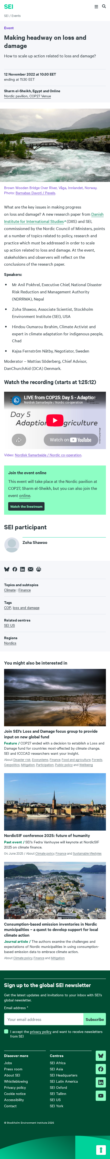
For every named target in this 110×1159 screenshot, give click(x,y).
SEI (6, 15)
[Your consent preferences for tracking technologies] (101, 1150)
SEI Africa (57, 1062)
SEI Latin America (64, 1081)
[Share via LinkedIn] (22, 569)
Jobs (8, 1062)
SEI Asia (56, 1068)
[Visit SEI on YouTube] (101, 1096)
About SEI (12, 1075)
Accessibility (14, 1099)
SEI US (55, 1099)
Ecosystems (40, 759)
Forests (97, 759)
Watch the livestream (26, 506)
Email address (16, 1008)
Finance (55, 759)
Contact (10, 1105)
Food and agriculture (76, 759)
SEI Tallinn (58, 1093)
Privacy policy (15, 1087)
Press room (13, 1068)
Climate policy (44, 853)
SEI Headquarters (64, 1075)
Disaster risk (22, 759)
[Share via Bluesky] (6, 569)
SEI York (56, 1105)
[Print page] (38, 569)
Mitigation (28, 764)
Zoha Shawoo (35, 542)
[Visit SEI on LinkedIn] (101, 1082)
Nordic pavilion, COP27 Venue (27, 95)
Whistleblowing (16, 1081)
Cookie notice (15, 1093)
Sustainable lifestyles (87, 853)
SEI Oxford (58, 1087)
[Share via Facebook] (15, 569)
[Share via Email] (30, 569)
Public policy (64, 764)
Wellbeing (86, 764)
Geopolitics (12, 764)
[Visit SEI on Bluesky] (101, 1056)
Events (16, 15)
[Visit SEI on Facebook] (101, 1069)
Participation (45, 764)
